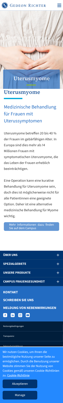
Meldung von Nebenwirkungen (29, 308)
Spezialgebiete (14, 264)
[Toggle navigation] (58, 5)
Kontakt (10, 292)
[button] (55, 255)
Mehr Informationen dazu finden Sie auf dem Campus (31, 226)
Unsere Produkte (17, 273)
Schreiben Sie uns (18, 300)
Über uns (10, 255)
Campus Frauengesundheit (24, 281)
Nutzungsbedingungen (13, 326)
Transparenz (8, 336)
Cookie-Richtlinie (18, 375)
